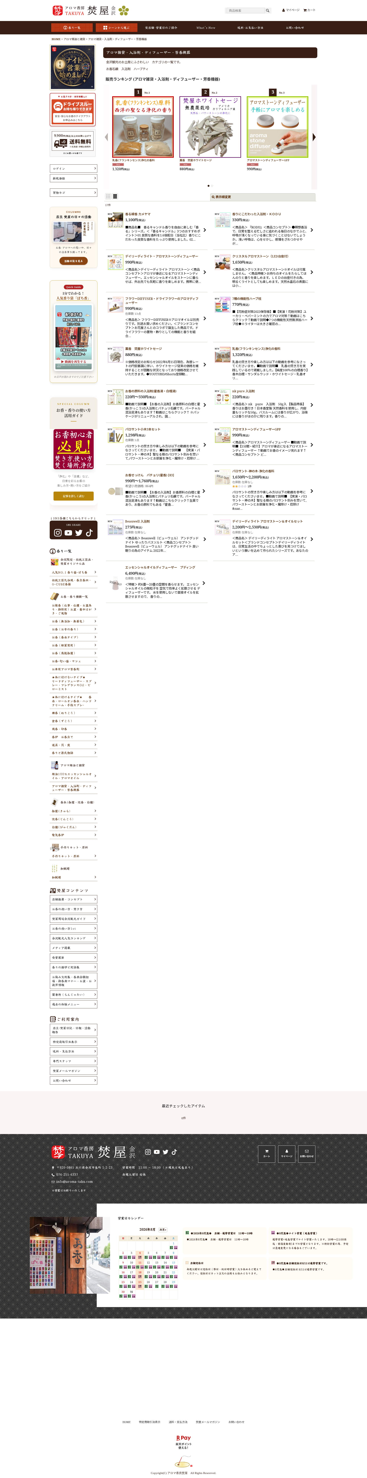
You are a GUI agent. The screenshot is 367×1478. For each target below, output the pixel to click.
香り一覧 (74, 27)
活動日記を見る (73, 261)
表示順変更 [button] (223, 197)
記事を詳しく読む (73, 496)
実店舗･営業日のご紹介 (161, 27)
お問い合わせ (295, 27)
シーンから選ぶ (119, 27)
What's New (205, 27)
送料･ (250, 27)
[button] (106, 137)
